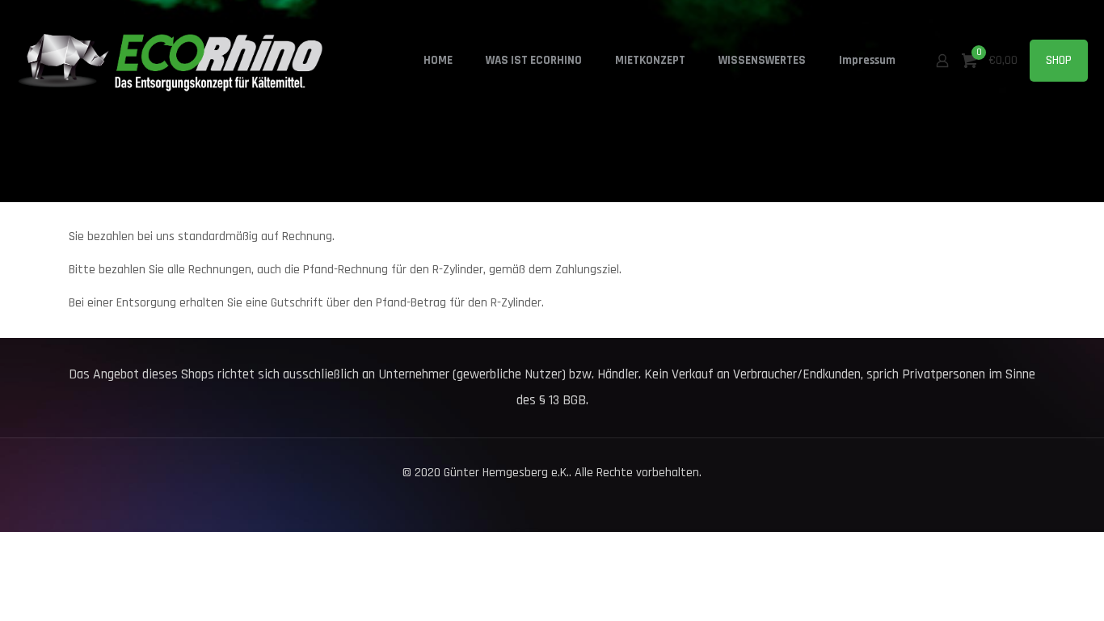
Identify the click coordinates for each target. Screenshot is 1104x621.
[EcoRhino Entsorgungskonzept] (177, 60)
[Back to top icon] (1026, 588)
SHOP (1059, 60)
